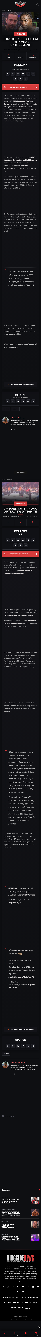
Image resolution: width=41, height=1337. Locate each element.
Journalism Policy (29, 1302)
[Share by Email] (33, 401)
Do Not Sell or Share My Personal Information (20, 1319)
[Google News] (18, 74)
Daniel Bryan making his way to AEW (18, 615)
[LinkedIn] (23, 74)
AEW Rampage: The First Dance (22, 568)
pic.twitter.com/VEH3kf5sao (21, 895)
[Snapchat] (20, 79)
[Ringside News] (20, 4)
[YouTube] (33, 74)
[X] (13, 74)
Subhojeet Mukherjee (10, 50)
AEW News (9, 479)
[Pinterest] (28, 74)
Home (3, 10)
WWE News (9, 10)
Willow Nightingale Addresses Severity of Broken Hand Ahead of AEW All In (11, 1238)
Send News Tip (8, 1297)
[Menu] (4, 4)
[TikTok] (18, 1291)
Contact (16, 1302)
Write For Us (21, 1297)
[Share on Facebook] (8, 401)
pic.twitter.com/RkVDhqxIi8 (21, 977)
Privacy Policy (17, 1307)
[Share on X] (13, 401)
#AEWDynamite (20, 950)
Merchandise (33, 1297)
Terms (27, 1308)
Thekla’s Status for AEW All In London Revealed (10, 1201)
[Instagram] (15, 79)
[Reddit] (26, 79)
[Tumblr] (28, 1286)
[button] (37, 4)
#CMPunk (12, 888)
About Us (7, 1302)
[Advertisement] (18, 251)
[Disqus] (20, 1145)
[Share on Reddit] (28, 401)
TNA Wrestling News (8, 1209)
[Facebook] (8, 74)
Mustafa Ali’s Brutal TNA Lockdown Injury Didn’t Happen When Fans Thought (11, 1213)
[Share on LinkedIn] (18, 401)
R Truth (15, 409)
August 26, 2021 (16, 902)
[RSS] (23, 1291)
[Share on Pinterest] (23, 401)
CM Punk (6, 409)
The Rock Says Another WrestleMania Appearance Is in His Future (10, 1226)
